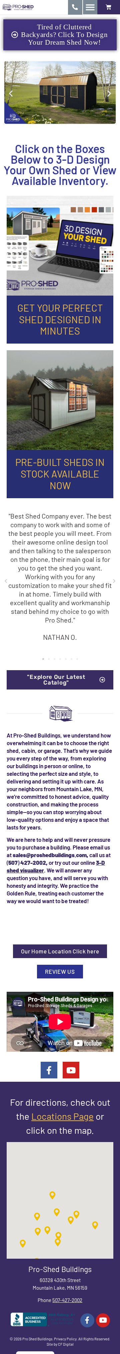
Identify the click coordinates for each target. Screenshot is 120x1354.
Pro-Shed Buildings (60, 1269)
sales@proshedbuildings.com (50, 854)
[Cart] (108, 7)
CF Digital (66, 1344)
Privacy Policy (65, 1339)
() (26, 862)
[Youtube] (71, 1070)
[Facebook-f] (49, 1070)
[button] (90, 7)
